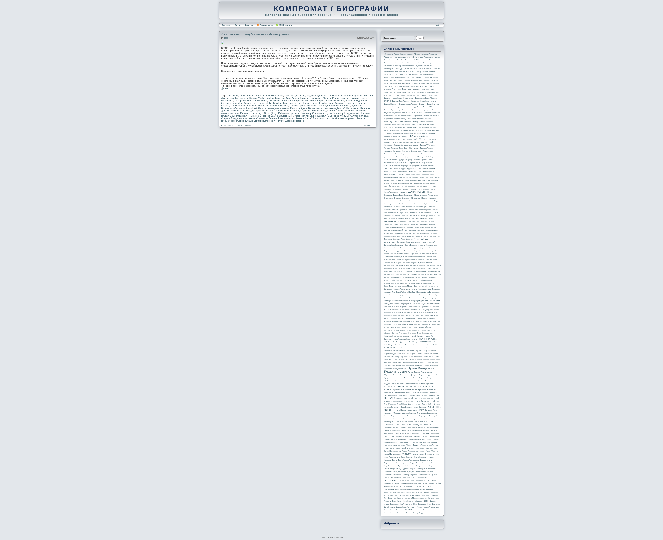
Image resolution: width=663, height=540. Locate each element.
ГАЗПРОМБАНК (430, 139)
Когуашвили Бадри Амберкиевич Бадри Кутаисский (416, 242)
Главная (226, 25)
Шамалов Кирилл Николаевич (404, 492)
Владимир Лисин (398, 127)
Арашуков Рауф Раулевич (408, 83)
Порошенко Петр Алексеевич (413, 362)
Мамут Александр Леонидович (429, 289)
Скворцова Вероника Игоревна (404, 413)
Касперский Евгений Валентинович (396, 224)
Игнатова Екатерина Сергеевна (426, 210)
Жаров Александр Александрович (426, 195)
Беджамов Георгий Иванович (428, 92)
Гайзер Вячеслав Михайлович (408, 142)
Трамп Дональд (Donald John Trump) (422, 445)
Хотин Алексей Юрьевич (428, 475)
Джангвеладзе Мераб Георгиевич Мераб (419, 174)
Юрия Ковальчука (433, 504)
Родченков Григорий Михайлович (422, 381)
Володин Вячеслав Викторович (412, 130)
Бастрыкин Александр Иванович (406, 89)
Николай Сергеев (416, 336)
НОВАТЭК (421, 339)
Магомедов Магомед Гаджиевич (420, 283)
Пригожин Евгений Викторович (403, 365)
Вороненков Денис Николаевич (395, 136)
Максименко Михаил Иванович (409, 286)
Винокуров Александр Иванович (403, 124)
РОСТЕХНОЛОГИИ (273, 95)
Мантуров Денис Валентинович (306, 108)
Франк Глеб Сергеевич (406, 466)
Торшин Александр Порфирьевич (424, 442)
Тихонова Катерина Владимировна (426, 436)
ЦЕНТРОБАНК (391, 480)
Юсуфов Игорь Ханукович (405, 507)
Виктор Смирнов (419, 122)
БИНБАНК (387, 101)
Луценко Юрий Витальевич (422, 280)
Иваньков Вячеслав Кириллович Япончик (399, 210)
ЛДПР (428, 268)
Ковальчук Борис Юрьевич (403, 239)
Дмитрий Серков (418, 177)
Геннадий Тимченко (427, 145)
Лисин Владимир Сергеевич (425, 277)
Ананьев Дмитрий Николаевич (395, 77)
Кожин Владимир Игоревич (415, 245)
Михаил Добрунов (426, 310)
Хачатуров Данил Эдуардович (404, 472)
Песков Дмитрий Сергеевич (403, 351)
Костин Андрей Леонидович (394, 257)
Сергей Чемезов (390, 404)
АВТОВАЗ (416, 60)
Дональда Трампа (402, 180)
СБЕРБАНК (389, 398)
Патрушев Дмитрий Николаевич (405, 348)
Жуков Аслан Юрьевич (419, 198)
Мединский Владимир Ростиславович (426, 304)
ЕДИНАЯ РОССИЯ (417, 192)
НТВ (392, 342)
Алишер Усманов (421, 72)
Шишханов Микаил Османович (415, 498)
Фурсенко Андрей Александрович (414, 469)
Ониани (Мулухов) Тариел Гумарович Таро (415, 345)
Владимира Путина (429, 127)
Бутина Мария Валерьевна (401, 110)
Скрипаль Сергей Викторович (394, 416)
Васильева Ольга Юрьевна (412, 113)
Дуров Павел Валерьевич (419, 183)
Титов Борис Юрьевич (403, 436)
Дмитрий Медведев (391, 177)
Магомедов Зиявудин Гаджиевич (395, 283)
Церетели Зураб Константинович (411, 480)
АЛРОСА (395, 75)
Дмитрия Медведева (432, 177)
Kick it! (230, 125)
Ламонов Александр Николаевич (413, 268)
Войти (438, 25)
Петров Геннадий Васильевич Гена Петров (399, 354)
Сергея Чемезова (414, 404)
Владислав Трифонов (391, 130)
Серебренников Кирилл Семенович (414, 407)
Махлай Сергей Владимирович (428, 298)
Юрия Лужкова (389, 507)
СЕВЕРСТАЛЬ (401, 398)
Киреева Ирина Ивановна (303, 105)
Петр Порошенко (430, 351)
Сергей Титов (435, 401)
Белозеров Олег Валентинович (395, 95)
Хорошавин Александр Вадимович (405, 475)
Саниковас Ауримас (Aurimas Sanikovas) (349, 116)
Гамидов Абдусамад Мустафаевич (406, 145)
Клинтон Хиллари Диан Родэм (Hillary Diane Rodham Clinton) (406, 236)
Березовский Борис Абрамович (426, 98)
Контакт (249, 25)
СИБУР (421, 410)
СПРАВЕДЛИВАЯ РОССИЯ (422, 425)
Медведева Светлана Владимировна (397, 304)
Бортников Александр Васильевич (396, 107)
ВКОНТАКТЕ (421, 124)
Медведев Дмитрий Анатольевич (425, 301)
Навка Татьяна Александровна (405, 330)
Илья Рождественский (400, 216)
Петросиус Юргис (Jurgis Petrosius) (270, 113)
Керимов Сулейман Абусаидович (423, 224)
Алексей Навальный (417, 69)
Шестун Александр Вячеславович (396, 495)
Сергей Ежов (412, 398)
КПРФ (399, 260)
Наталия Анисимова (399, 333)
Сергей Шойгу (402, 404)
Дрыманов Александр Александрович (424, 180)
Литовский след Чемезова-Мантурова (255, 34)
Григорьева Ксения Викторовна (251, 100)
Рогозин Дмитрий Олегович (399, 381)
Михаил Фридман (413, 312)
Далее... (225, 88)
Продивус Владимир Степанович (307, 113)
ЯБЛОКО (408, 510)
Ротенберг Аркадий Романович (310, 116)
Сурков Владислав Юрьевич (411, 430)
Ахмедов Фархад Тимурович (408, 86)
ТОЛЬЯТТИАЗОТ (404, 442)
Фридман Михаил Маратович (426, 466)
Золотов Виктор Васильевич (412, 204)
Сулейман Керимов (431, 428)
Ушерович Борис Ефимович (416, 457)
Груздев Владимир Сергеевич (409, 160)
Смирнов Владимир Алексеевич (238, 118)
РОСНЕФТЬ (398, 386)
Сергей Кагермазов (426, 398)
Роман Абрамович (411, 384)
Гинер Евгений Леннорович (409, 148)
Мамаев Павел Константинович (405, 289)
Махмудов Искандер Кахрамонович (397, 301)
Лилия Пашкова (408, 277)
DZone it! (239, 125)
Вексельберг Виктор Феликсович (419, 119)
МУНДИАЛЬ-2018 (422, 321)
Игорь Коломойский (391, 213)
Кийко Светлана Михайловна (273, 105)
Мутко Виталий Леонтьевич (403, 324)
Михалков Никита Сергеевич (394, 315)
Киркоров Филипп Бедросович (401, 233)
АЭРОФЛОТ (424, 86)
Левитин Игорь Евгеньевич (416, 271)
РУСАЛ (408, 392)
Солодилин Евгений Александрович (275, 118)
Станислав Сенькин (391, 428)
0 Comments (369, 125)
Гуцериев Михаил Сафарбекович (407, 163)
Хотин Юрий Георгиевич (392, 477)
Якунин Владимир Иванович (291, 121)
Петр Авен (418, 351)
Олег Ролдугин (414, 342)
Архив (238, 25)
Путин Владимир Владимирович (343, 113)
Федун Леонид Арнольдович (408, 460)
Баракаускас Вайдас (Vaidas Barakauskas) (257, 98)
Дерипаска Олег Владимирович (421, 168)
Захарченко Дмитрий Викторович (412, 201)
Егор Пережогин (423, 189)
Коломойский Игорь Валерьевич (415, 251)
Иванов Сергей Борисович (426, 207)
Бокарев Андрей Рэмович (408, 104)
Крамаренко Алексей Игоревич (413, 260)
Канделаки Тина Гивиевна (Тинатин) (421, 221)
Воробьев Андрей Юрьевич (295, 98)
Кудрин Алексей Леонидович (406, 263)
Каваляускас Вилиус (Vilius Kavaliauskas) (265, 103)
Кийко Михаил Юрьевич (243, 105)
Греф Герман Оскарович (426, 154)
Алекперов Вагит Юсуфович (412, 66)
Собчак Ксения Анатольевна (406, 422)
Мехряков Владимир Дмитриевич (293, 110)
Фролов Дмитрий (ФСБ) (392, 469)
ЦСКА (426, 480)
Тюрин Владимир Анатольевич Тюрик (416, 451)
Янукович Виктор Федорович (416, 513)
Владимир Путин (413, 127)
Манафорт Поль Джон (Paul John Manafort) (399, 292)
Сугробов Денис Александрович (411, 428)
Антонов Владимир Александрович (417, 80)
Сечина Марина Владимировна (405, 410)
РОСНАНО (388, 387)
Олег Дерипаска (401, 342)
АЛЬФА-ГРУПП (405, 75)
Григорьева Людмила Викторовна (286, 100)
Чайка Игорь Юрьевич (426, 483)
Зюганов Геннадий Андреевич (404, 207)
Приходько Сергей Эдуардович (426, 365)
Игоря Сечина (415, 213)
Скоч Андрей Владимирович (427, 413)
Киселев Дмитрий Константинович (425, 233)
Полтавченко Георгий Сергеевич (417, 359)
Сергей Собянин (423, 401)
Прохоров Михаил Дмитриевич (395, 369)
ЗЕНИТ (398, 204)
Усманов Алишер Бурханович (423, 454)
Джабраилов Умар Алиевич (394, 174)
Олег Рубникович (428, 342)
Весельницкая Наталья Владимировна (398, 122)
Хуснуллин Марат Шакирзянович (414, 477)
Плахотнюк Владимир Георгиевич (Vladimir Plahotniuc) (403, 357)
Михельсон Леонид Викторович (417, 315)
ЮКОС (426, 501)
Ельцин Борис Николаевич (403, 195)
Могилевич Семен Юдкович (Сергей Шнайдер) (419, 318)
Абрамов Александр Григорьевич (426, 54)
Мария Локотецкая (420, 295)
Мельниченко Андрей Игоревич (395, 307)
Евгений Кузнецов (422, 186)
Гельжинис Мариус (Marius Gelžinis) (329, 98)
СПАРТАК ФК (406, 425)
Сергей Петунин (396, 401)
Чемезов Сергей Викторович (310, 118)
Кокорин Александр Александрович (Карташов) (411, 248)
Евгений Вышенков (408, 186)
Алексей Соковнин (433, 69)
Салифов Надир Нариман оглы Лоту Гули (424, 395)
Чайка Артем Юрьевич (408, 483)
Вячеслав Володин (405, 139)
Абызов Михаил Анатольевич (422, 57)
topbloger (228, 38)
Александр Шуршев (401, 69)
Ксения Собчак (389, 263)
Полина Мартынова (431, 357)
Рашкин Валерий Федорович (401, 378)
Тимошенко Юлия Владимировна (408, 433)
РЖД (386, 381)
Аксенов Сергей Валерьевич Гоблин (408, 63)
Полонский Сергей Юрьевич (394, 359)
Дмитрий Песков (405, 177)
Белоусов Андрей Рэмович (417, 95)
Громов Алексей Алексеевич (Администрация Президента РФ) (406, 157)
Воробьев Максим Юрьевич (424, 133)
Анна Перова (398, 80)
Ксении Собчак (431, 260)
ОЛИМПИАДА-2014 (390, 345)
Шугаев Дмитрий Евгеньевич (260, 121)
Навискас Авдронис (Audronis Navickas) (333, 110)
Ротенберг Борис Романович (424, 389)
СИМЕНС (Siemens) (295, 95)
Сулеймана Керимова (392, 430)
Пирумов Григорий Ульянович (427, 354)
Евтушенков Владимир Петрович (404, 189)
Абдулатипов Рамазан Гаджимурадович (398, 54)
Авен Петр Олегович (404, 60)
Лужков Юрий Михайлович (393, 280)
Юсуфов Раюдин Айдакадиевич (427, 507)
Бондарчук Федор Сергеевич (429, 104)
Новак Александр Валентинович (405, 339)
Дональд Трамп (389, 180)
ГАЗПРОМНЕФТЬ (390, 142)
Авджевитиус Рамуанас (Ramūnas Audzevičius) (331, 95)
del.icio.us (248, 125)
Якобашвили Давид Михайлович (425, 510)
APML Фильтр (285, 25)
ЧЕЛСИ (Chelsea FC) (407, 486)
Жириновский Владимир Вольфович (397, 198)
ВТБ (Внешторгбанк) (418, 136)
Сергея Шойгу (427, 404)
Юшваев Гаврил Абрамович (394, 510)
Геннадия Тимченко (391, 148)
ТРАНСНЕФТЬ (389, 448)
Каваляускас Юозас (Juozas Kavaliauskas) (311, 103)
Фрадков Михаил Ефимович (420, 463)
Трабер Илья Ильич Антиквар (394, 445)
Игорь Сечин (403, 213)
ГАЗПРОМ (232, 95)
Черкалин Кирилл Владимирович (407, 489)
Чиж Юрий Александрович (340, 118)
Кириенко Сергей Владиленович (418, 227)
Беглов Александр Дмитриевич (405, 92)
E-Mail (223, 125)
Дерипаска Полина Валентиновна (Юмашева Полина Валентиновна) (409, 171)
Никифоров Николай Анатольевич (396, 336)
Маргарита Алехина (405, 295)
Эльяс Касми (396, 501)
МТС (413, 321)
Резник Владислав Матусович (424, 378)
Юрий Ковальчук (406, 504)
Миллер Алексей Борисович (418, 307)
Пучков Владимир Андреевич (423, 375)
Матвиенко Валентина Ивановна (404, 298)
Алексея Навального (406, 72)
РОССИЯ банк (411, 387)
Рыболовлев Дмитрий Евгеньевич (425, 392)
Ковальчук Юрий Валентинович (333, 105)
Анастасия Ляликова (414, 77)
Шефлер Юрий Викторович (419, 495)
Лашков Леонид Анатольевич (273, 108)
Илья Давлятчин (427, 213)
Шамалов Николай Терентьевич (427, 492)
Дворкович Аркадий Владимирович (407, 166)
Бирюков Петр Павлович (401, 101)
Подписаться (266, 25)
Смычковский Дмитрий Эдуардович (406, 419)
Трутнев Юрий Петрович (405, 448)
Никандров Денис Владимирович (420, 333)
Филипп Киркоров (402, 463)
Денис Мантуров (400, 169)
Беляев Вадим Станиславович (403, 98)
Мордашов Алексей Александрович (397, 321)
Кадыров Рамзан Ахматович (408, 218)
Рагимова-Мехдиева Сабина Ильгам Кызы (271, 116)
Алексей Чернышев (391, 72)
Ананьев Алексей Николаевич (423, 75)
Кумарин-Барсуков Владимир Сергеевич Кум (412, 265)
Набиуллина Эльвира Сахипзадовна (404, 327)
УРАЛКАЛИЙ (406, 454)
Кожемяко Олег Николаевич (394, 245)
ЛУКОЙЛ (408, 280)
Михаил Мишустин (399, 312)
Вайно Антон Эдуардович (421, 110)
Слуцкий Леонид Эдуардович (417, 416)
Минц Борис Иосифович (409, 310)
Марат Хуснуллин (390, 295)
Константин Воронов (401, 254)
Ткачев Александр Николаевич (395, 439)
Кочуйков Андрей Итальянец (415, 257)
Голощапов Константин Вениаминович (407, 151)
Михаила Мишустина (429, 312)
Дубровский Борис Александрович (396, 183)
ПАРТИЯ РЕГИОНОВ (250, 95)
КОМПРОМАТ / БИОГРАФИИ (332, 8)
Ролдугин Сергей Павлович (394, 384)
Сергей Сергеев (409, 401)
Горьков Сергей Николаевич (405, 154)
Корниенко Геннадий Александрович (424, 254)
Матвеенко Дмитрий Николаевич (341, 108)
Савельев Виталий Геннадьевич (395, 395)
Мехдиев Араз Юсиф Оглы (260, 110)
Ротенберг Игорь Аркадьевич (394, 392)
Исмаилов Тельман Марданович (421, 216)
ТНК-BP (428, 439)
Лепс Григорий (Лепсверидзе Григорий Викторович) (414, 274)
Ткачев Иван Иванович (416, 439)
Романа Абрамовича (426, 384)
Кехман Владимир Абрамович (394, 227)
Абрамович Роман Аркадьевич (397, 57)
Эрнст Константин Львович (412, 501)
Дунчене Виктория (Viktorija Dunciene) (324, 100)
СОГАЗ (397, 425)
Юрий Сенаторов (419, 504)
